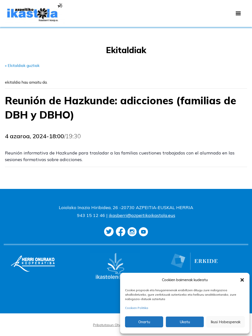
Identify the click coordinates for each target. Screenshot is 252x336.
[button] (242, 279)
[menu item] (238, 13)
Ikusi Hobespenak (225, 322)
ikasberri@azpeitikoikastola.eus (142, 215)
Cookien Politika (136, 308)
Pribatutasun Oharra (109, 325)
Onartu (144, 322)
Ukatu (185, 322)
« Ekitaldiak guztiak (22, 65)
